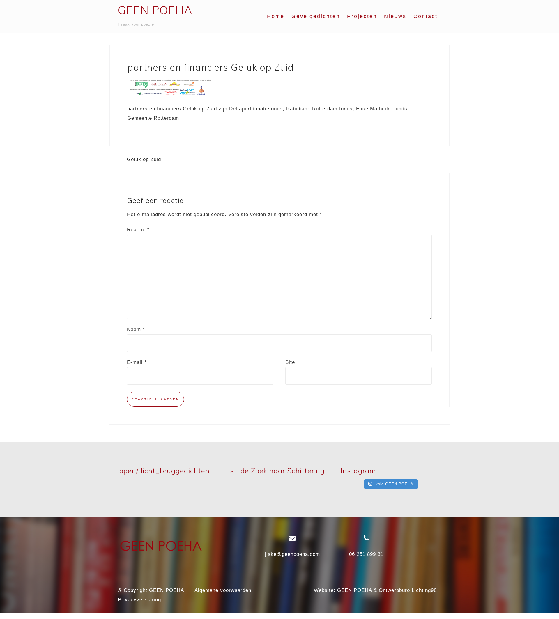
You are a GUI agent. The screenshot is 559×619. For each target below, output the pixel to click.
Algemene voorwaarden (222, 590)
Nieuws (395, 16)
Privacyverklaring (139, 599)
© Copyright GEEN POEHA (151, 590)
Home (275, 16)
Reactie (138, 229)
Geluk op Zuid (144, 159)
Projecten (362, 16)
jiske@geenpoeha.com (292, 554)
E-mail (137, 362)
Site (290, 362)
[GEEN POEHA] (161, 548)
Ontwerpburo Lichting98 (408, 590)
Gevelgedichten (315, 16)
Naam (136, 329)
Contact (425, 16)
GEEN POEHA (155, 10)
